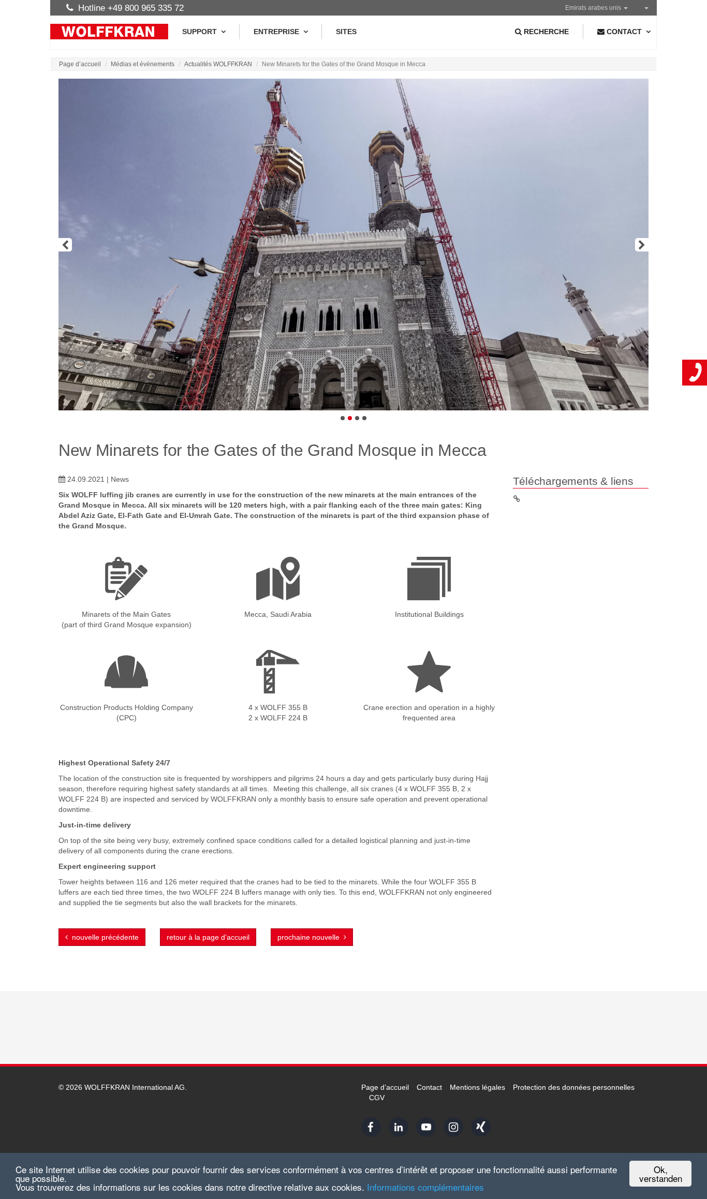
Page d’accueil (80, 64)
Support (199, 31)
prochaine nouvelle (310, 937)
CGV (377, 1097)
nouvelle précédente (103, 937)
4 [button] (364, 418)
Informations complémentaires (425, 1186)
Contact (429, 1087)
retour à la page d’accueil (208, 937)
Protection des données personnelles (574, 1087)
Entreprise (276, 31)
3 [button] (357, 418)
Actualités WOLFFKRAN (218, 64)
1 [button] (343, 418)
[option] (353, 244)
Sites (346, 31)
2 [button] (350, 418)
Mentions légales (477, 1087)
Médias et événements (142, 64)
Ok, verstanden (660, 1174)
